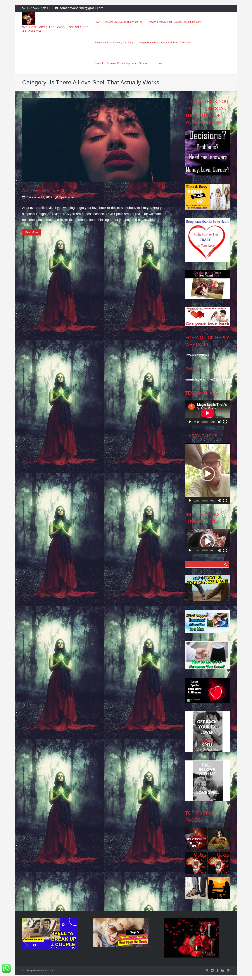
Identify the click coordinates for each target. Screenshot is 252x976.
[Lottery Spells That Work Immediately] (219, 864)
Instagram (212, 970)
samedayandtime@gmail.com (81, 8)
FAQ (97, 22)
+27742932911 (37, 8)
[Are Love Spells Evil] (96, 140)
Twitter (206, 970)
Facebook (217, 970)
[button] (207, 473)
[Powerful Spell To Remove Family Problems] (219, 889)
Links (159, 63)
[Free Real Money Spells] (196, 864)
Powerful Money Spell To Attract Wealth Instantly (175, 22)
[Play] (190, 422)
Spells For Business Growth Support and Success (122, 63)
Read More (31, 232)
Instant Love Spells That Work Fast (124, 22)
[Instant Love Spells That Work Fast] (196, 839)
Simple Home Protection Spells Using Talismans (165, 42)
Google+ (228, 970)
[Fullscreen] (225, 422)
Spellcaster (66, 197)
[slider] (204, 500)
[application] (207, 413)
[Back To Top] (242, 967)
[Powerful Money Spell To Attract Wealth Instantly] (196, 889)
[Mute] (219, 422)
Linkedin (222, 970)
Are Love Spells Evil (43, 190)
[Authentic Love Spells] (219, 839)
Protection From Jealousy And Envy (114, 42)
